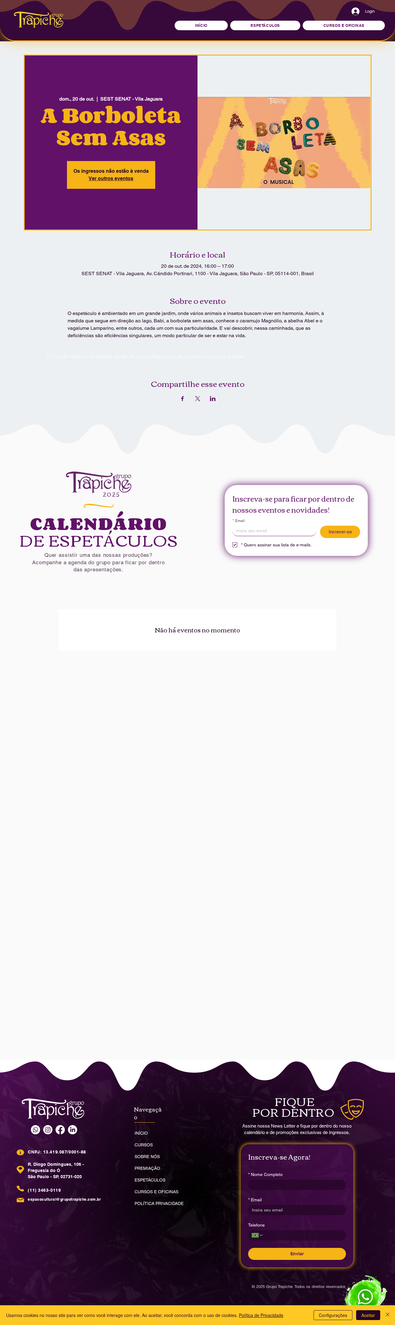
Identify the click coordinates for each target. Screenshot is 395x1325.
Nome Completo (265, 1174)
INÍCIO (141, 1133)
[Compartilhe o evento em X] (198, 398)
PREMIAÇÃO (147, 1168)
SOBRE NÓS (147, 1156)
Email (238, 521)
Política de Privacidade (261, 1315)
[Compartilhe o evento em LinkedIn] (213, 398)
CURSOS (144, 1144)
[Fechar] (387, 1315)
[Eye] (364, 1296)
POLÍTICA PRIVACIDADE (159, 1203)
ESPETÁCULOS (150, 1180)
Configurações (333, 1315)
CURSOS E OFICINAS (156, 1191)
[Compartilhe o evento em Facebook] (182, 398)
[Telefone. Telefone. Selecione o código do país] (258, 1235)
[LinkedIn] (72, 1129)
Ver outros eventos (111, 178)
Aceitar (368, 1315)
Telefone (256, 1225)
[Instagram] (47, 1129)
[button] (344, 25)
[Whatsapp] (35, 1129)
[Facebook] (60, 1129)
